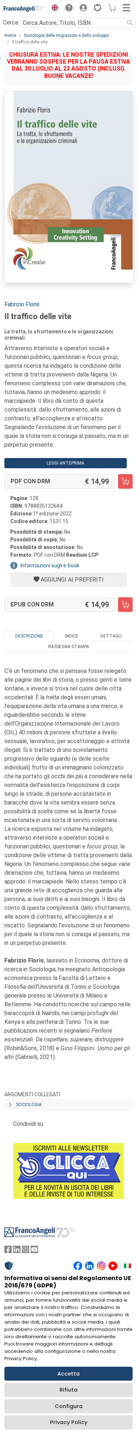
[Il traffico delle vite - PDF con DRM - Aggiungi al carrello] (125, 481)
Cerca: (11, 22)
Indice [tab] (72, 636)
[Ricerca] (130, 23)
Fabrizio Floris (21, 304)
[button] (53, 9)
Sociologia (29, 1104)
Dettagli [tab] (111, 636)
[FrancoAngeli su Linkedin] (16, 1251)
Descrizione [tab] (29, 636)
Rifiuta (68, 1389)
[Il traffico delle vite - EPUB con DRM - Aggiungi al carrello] (125, 604)
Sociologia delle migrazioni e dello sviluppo (66, 35)
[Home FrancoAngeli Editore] (24, 9)
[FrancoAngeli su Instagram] (25, 1251)
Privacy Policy (68, 1422)
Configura (69, 1406)
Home (10, 35)
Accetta (68, 1373)
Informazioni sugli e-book (49, 565)
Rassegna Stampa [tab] (68, 646)
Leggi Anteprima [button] (65, 463)
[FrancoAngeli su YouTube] (34, 1251)
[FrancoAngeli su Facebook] (8, 1251)
